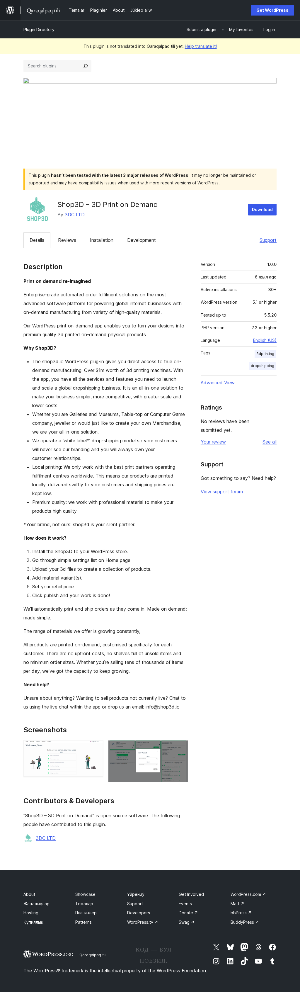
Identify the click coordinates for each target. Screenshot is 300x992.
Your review (213, 442)
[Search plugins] (85, 66)
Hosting (30, 912)
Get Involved (191, 894)
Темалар (84, 903)
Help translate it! (201, 46)
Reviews (67, 240)
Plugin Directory (38, 29)
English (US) (265, 340)
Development (141, 240)
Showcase (85, 894)
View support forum (222, 492)
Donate (188, 912)
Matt (237, 903)
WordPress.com (248, 894)
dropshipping (262, 365)
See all (269, 442)
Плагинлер (86, 912)
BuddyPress (245, 922)
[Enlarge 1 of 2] (95, 748)
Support (268, 240)
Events (185, 903)
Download (262, 209)
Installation (101, 240)
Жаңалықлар (36, 903)
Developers (138, 912)
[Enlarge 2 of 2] (180, 748)
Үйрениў (135, 894)
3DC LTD (75, 215)
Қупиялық (33, 922)
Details (37, 240)
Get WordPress (272, 10)
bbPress (241, 912)
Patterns (83, 922)
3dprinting (265, 353)
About (29, 894)
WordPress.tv (142, 922)
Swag (187, 922)
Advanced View (218, 382)
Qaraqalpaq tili (92, 954)
